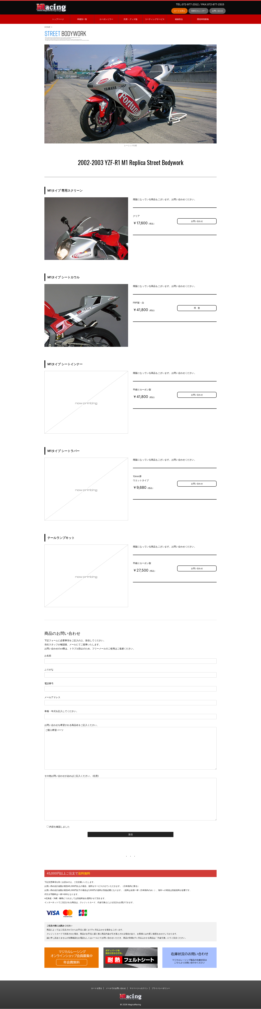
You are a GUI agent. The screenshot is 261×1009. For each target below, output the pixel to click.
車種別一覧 (82, 19)
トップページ (58, 19)
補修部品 (179, 19)
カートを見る (179, 11)
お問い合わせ (217, 11)
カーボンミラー (106, 19)
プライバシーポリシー (161, 988)
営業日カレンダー (198, 11)
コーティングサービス (154, 19)
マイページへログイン (139, 988)
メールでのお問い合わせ (116, 988)
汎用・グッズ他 (130, 19)
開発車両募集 (203, 19)
